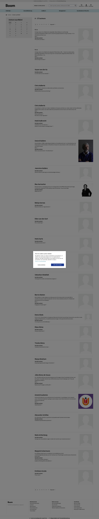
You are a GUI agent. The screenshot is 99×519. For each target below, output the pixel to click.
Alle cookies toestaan (57, 264)
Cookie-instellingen (41, 264)
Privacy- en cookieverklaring (40, 261)
